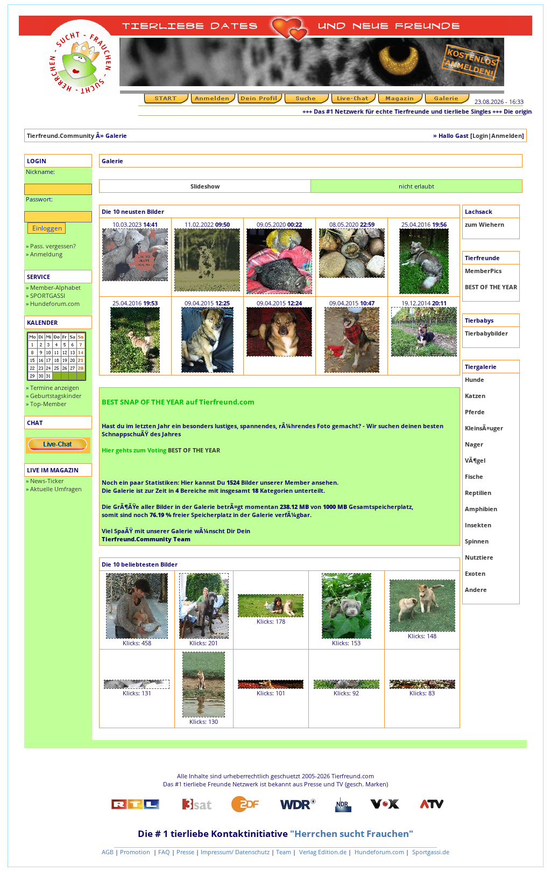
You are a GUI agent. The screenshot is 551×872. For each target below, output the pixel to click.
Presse (185, 852)
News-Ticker (46, 481)
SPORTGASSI (47, 295)
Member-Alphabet (55, 287)
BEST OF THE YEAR (194, 450)
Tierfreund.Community (60, 135)
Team (283, 852)
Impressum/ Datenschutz (235, 852)
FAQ (164, 852)
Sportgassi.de (430, 852)
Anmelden (506, 135)
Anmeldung (46, 254)
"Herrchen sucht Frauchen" (351, 833)
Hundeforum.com (55, 303)
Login (480, 135)
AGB (108, 852)
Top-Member (48, 404)
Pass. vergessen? (53, 246)
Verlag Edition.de (322, 852)
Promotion (136, 852)
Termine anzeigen (54, 387)
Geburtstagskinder (55, 396)
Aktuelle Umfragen (56, 489)
